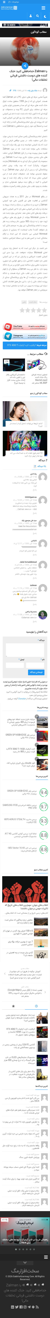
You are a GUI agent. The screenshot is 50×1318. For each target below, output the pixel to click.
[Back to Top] (25, 1263)
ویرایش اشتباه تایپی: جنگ (29, 1157)
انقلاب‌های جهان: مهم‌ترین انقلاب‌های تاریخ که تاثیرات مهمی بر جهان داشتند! (26, 907)
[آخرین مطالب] (36, 1007)
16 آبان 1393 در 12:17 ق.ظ (24, 543)
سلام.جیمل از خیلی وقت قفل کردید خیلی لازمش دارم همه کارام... (23, 1192)
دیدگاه (38, 466)
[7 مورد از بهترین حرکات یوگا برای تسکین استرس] (41, 943)
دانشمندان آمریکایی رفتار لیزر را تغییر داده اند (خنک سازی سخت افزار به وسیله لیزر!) (15, 379)
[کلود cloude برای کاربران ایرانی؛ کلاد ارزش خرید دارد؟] (42, 764)
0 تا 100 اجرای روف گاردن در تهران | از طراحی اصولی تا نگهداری (18, 932)
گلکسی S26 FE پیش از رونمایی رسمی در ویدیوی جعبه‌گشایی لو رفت (21, 346)
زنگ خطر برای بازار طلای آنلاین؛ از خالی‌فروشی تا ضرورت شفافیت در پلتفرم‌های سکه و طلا (22, 1074)
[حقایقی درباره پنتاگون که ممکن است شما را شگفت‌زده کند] (41, 921)
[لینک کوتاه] (10, 90)
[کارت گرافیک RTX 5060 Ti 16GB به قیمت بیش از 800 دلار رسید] (42, 750)
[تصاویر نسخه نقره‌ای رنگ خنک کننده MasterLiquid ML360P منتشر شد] (36, 365)
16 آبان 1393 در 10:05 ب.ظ (24, 500)
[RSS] (37, 1307)
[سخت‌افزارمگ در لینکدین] (12, 1307)
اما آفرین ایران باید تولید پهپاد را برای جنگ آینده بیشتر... (21, 1180)
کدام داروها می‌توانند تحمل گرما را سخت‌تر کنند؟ (26, 425)
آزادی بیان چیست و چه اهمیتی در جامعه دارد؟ (20, 954)
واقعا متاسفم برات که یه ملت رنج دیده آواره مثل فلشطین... (21, 1147)
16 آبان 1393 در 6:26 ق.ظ (25, 565)
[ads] (25, 25)
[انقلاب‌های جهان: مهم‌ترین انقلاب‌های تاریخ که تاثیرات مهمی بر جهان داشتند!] (25, 889)
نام (42, 659)
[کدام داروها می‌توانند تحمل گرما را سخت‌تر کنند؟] (25, 414)
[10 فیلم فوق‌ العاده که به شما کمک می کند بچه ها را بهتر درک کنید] (25, 443)
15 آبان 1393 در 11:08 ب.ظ (24, 614)
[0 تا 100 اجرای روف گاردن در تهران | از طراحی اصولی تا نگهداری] (41, 932)
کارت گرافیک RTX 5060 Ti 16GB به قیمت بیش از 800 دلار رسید (20, 750)
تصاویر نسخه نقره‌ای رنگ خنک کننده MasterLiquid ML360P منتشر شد (39, 379)
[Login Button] (30, 15)
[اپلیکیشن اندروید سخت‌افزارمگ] (33, 1307)
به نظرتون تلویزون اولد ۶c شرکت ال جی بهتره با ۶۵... (21, 1123)
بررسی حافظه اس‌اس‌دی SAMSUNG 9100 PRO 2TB (20, 807)
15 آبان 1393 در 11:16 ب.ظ (24, 588)
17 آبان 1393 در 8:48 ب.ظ (24, 476)
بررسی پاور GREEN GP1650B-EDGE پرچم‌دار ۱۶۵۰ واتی (20, 736)
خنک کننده (33, 302)
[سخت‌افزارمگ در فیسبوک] (21, 1307)
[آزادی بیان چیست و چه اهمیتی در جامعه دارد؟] (41, 954)
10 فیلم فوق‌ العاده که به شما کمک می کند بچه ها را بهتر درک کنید (26, 455)
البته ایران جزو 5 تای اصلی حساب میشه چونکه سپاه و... (21, 1168)
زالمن (24, 302)
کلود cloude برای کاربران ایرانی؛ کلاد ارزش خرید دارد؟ (21, 765)
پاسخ (35, 489)
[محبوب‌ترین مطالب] (13, 1007)
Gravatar (22, 699)
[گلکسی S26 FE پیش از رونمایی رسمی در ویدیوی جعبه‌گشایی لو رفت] (42, 1046)
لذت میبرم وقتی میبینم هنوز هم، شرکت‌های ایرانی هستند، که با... (22, 1111)
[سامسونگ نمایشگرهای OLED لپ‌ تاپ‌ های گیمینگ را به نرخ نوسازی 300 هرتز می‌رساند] (42, 1060)
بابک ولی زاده (32, 90)
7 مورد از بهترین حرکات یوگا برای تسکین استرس (20, 943)
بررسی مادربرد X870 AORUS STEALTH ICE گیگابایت (20, 821)
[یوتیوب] (25, 327)
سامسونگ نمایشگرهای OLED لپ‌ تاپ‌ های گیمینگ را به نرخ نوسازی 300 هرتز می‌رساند (19, 1060)
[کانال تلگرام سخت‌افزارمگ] (29, 1307)
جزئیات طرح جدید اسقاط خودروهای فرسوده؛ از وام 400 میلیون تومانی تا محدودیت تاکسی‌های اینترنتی (21, 722)
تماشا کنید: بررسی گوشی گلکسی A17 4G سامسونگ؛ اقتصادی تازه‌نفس (21, 835)
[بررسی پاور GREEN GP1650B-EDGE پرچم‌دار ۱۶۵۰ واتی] (42, 736)
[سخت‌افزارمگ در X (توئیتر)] (16, 1307)
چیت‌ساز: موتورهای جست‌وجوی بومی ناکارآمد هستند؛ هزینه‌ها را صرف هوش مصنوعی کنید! (20, 1017)
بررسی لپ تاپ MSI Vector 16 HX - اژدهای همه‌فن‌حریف (22, 850)
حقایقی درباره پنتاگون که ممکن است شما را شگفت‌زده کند (19, 921)
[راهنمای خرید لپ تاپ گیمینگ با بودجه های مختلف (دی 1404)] (25, 1231)
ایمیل (21, 659)
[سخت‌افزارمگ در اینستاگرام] (25, 1307)
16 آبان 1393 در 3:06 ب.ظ (24, 523)
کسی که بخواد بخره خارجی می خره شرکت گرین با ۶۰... (20, 1135)
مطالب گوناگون (39, 32)
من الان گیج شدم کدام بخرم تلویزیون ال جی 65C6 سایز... (22, 1100)
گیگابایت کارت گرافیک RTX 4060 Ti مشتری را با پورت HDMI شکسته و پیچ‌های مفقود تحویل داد (21, 1032)
